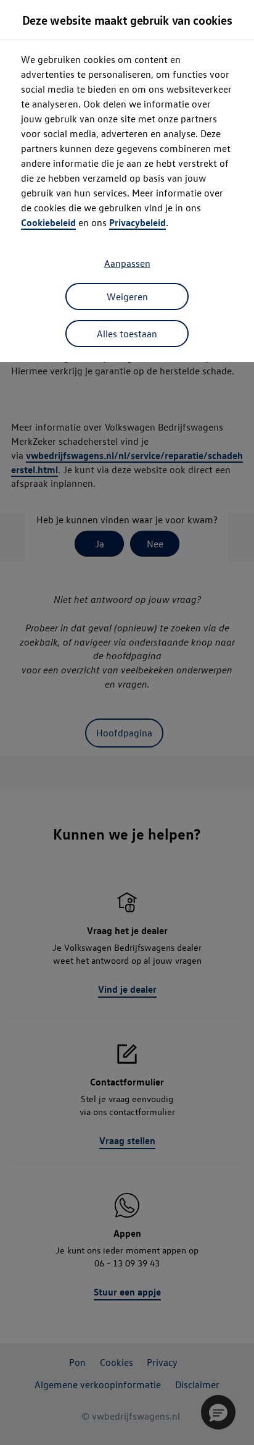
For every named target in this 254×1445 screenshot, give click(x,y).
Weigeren (127, 296)
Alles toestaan (127, 333)
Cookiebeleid (48, 222)
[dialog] (127, 722)
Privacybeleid (137, 222)
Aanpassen (127, 263)
